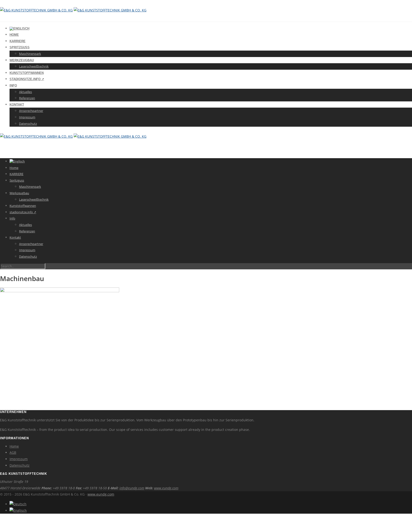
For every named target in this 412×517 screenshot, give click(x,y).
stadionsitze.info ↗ (27, 79)
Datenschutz (28, 123)
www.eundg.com (166, 488)
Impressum (27, 117)
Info (13, 85)
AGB (13, 452)
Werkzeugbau (22, 60)
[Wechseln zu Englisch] (19, 28)
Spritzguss (20, 47)
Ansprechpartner (31, 111)
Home (14, 35)
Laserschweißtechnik (34, 66)
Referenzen (27, 98)
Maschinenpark (30, 54)
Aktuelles (25, 92)
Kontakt (17, 104)
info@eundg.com (131, 488)
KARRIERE (18, 41)
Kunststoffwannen (27, 73)
